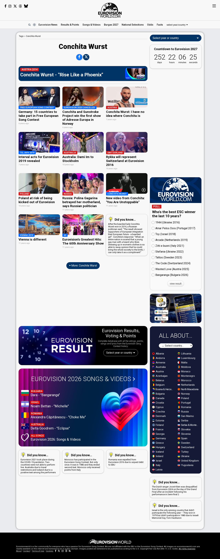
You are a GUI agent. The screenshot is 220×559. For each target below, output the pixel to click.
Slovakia (185, 429)
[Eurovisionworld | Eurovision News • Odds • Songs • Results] (110, 10)
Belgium (160, 384)
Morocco (185, 380)
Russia (184, 411)
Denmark (160, 416)
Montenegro (187, 375)
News (47, 24)
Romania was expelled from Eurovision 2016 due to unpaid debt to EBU (126, 459)
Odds (150, 24)
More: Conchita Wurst (84, 265)
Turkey (184, 451)
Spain (183, 438)
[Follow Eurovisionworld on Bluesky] (26, 6)
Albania (159, 353)
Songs (91, 24)
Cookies (49, 551)
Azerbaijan (161, 375)
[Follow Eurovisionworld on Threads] (20, 6)
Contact (26, 551)
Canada (159, 398)
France (159, 429)
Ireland (159, 456)
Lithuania (185, 353)
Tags (21, 36)
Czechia (160, 411)
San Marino (187, 416)
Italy (157, 465)
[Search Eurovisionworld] (29, 24)
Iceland (159, 451)
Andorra (160, 358)
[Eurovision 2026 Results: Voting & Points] (57, 345)
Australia (160, 367)
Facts (160, 24)
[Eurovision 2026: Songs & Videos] (122, 409)
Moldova (185, 367)
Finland (159, 425)
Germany (160, 438)
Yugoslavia (186, 465)
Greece (159, 442)
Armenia (160, 362)
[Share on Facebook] (79, 57)
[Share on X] (86, 57)
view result (176, 283)
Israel (158, 460)
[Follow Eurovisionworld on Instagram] (9, 6)
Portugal (185, 402)
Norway (185, 393)
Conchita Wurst (33, 36)
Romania (185, 407)
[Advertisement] (83, 300)
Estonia (159, 420)
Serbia (184, 420)
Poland (184, 398)
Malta (183, 362)
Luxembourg (187, 358)
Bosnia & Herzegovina (164, 389)
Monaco (185, 371)
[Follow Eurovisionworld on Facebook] (5, 6)
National (133, 24)
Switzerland (187, 447)
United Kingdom (189, 460)
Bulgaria (160, 393)
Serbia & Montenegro (190, 425)
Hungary (160, 447)
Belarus (159, 380)
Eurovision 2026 (81, 379)
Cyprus (159, 407)
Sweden (185, 442)
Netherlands (187, 384)
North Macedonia (189, 389)
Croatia (159, 402)
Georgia (159, 433)
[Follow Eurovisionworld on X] (15, 6)
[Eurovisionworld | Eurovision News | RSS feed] (70, 551)
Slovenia (185, 433)
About (18, 551)
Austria (159, 371)
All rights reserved (187, 549)
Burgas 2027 (111, 24)
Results (70, 24)
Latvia (158, 469)
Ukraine (184, 456)
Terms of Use (38, 551)
